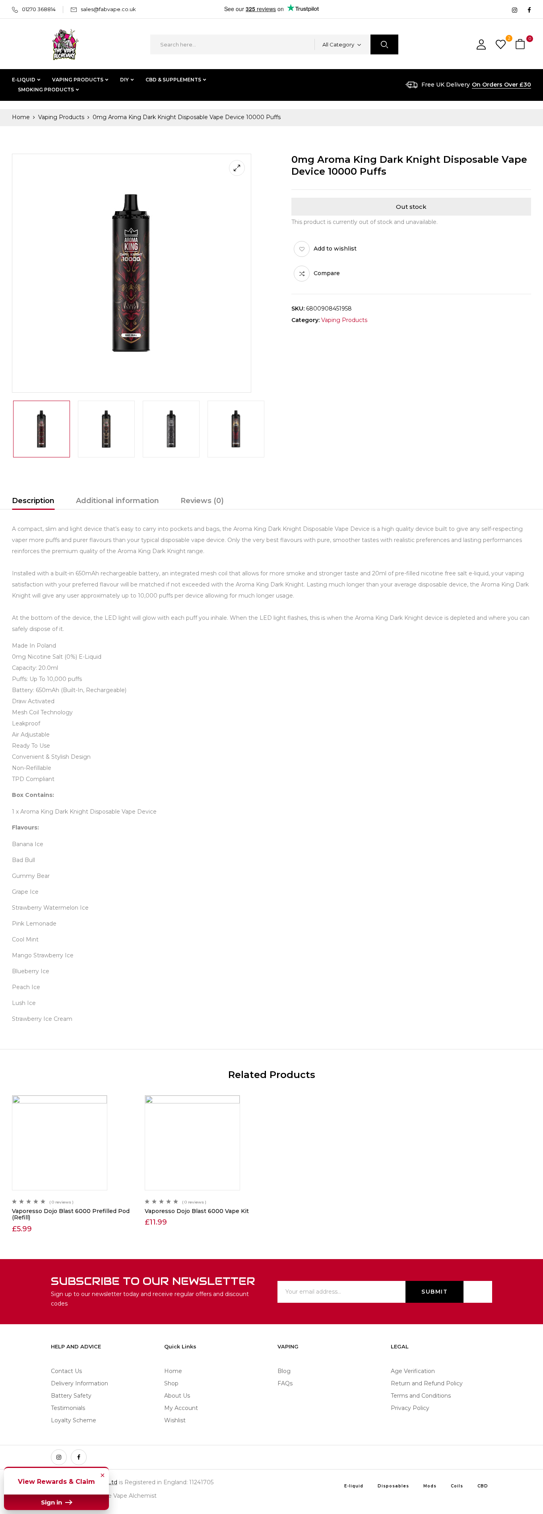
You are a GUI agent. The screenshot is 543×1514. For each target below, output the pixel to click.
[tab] (33, 502)
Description (33, 500)
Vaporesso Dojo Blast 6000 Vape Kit (197, 1211)
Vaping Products (61, 117)
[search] (384, 44)
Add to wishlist (335, 248)
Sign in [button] (52, 1502)
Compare (327, 273)
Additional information (117, 500)
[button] (521, 45)
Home (21, 117)
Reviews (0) (202, 500)
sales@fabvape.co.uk (108, 9)
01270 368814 (39, 9)
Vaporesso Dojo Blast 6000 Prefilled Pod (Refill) (71, 1214)
